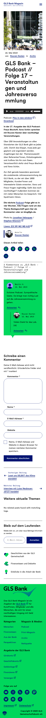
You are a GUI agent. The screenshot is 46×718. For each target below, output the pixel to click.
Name (11, 407)
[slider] (37, 111)
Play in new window (22, 118)
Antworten (12, 307)
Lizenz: (17, 226)
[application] (23, 111)
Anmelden (34, 540)
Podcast (20, 202)
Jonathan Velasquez (22, 217)
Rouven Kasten (17, 56)
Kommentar (13, 376)
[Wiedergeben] (7, 111)
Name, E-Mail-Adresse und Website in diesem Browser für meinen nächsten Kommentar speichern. (23, 446)
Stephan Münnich (12, 221)
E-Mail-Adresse (15, 418)
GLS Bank (21, 604)
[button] (4, 713)
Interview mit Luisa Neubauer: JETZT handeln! (18, 490)
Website (11, 430)
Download (9, 121)
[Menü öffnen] (40, 4)
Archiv (33, 56)
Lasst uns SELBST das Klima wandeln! (21, 477)
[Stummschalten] (32, 111)
